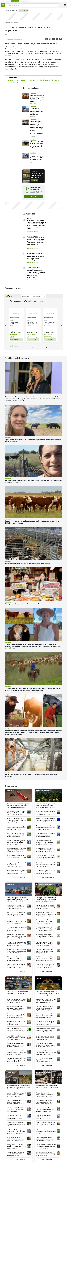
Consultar (33, 339)
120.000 (34, 332)
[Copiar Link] (60, 39)
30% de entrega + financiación (15, 338)
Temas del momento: (11, 10)
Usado (11, 320)
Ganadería (16, 22)
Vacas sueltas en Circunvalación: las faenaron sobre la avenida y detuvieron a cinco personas (33, 81)
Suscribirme (33, 196)
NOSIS (7, 34)
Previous (5, 325)
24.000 (50, 332)
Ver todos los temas (18, 877)
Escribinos (34, 180)
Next (61, 325)
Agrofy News (8, 22)
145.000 (17, 332)
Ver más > (39, 167)
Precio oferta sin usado (14, 335)
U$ (11, 332)
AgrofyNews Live (24, 10)
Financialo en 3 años (32, 337)
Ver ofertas (42, 301)
